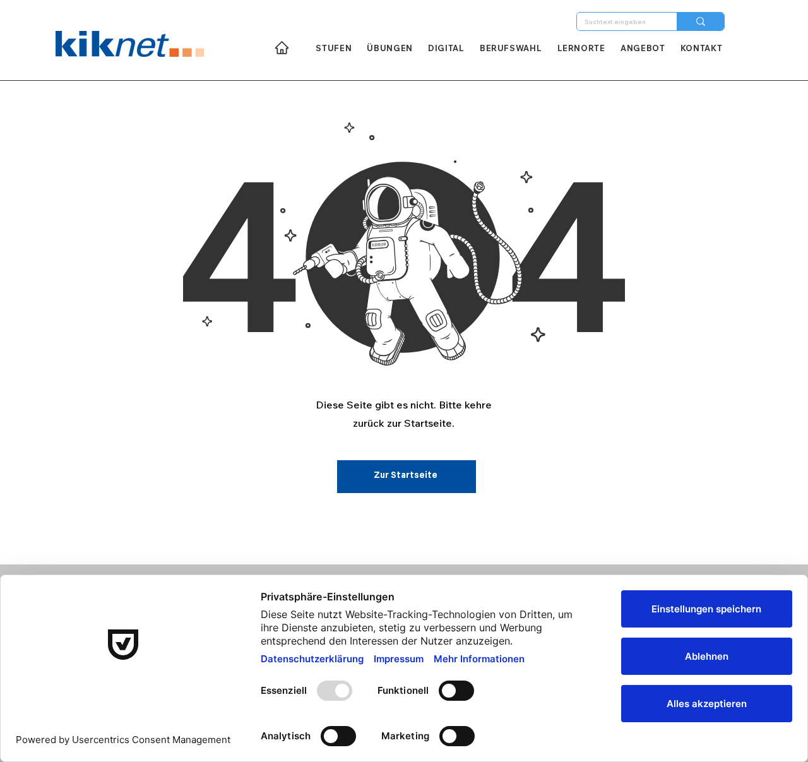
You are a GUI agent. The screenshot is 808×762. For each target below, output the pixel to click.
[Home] (282, 48)
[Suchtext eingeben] (700, 21)
